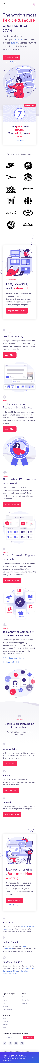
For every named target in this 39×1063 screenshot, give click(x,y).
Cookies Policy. (8, 1060)
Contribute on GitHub (13, 658)
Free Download (11, 57)
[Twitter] (4, 1043)
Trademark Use (18, 1051)
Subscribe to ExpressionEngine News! (15, 1033)
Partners (5, 1024)
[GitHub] (22, 1043)
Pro (4, 1003)
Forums (24, 1003)
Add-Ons (5, 1021)
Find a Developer (12, 504)
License (26, 1051)
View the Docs (10, 764)
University (25, 1000)
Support (5, 1018)
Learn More (9, 355)
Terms (10, 1051)
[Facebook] (10, 1043)
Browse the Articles (12, 814)
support (14, 42)
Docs (23, 997)
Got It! (32, 1057)
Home (5, 997)
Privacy (5, 1051)
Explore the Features (11, 62)
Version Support (8, 1009)
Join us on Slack (11, 662)
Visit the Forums (11, 790)
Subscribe (28, 1037)
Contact (5, 1006)
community (18, 39)
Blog (4, 1028)
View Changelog (14, 905)
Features (5, 1000)
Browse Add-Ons (12, 580)
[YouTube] (16, 1043)
